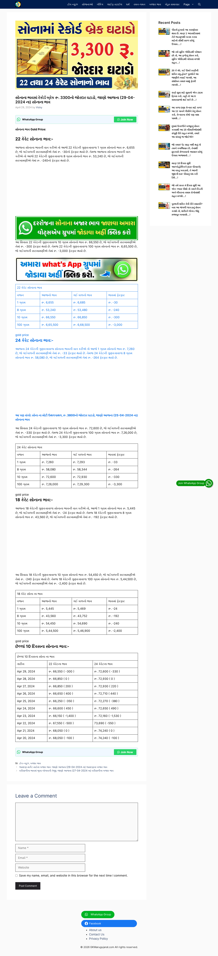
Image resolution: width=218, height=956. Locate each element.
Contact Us (96, 934)
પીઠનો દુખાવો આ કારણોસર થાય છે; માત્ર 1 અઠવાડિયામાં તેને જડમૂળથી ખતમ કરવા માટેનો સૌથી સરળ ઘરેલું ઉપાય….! (186, 36)
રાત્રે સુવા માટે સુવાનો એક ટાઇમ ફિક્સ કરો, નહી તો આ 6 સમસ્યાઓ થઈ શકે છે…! (187, 96)
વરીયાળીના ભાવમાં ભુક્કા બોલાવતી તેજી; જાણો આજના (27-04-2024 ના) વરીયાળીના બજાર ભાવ (66, 770)
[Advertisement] (76, 191)
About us (95, 930)
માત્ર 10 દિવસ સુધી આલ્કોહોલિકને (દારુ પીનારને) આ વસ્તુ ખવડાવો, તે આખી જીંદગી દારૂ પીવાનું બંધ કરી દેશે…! (186, 170)
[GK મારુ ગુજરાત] (18, 4)
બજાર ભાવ (155, 4)
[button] (199, 4)
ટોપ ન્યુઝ (72, 4)
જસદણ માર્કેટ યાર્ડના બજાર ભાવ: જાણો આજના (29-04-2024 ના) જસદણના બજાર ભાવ (63, 767)
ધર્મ (128, 4)
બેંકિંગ (100, 4)
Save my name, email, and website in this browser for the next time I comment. (73, 875)
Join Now (127, 119)
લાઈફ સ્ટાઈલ (114, 4)
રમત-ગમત (139, 4)
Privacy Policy (98, 938)
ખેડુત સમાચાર (172, 4)
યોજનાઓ (87, 4)
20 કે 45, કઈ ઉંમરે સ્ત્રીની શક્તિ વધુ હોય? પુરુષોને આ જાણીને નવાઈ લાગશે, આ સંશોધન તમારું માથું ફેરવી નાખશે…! (185, 77)
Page (187, 4)
